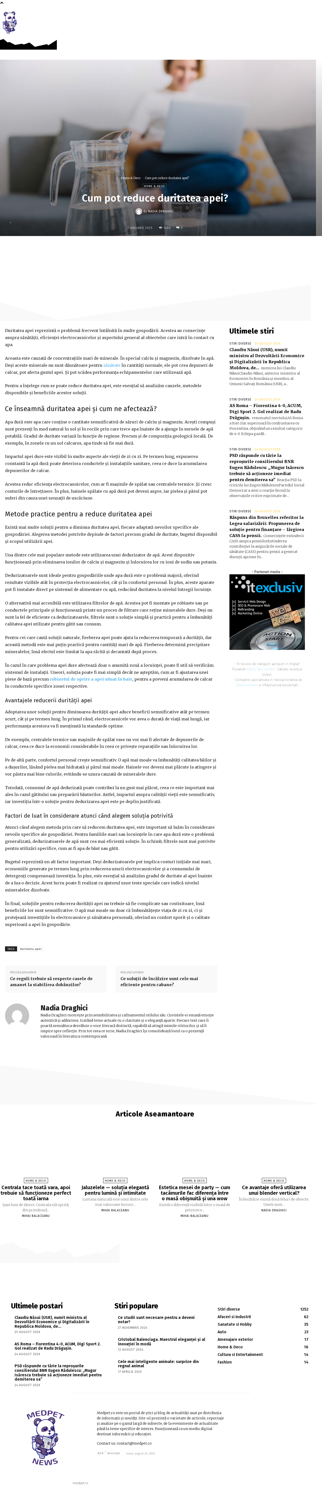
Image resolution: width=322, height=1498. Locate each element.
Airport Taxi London (260, 669)
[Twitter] (160, 247)
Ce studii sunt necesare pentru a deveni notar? (156, 1319)
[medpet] (10, 22)
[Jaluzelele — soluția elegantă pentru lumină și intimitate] (115, 1155)
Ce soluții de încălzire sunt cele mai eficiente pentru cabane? (159, 981)
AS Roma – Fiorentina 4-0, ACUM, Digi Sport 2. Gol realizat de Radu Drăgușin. (265, 411)
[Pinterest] (172, 247)
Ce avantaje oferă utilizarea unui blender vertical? (274, 1190)
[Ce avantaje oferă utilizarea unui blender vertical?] (274, 1155)
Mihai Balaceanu (36, 1216)
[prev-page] (152, 1224)
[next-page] (157, 1224)
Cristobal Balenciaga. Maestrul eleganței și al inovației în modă (161, 1341)
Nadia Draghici (161, 211)
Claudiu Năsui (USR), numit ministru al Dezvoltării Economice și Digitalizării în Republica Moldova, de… (52, 1322)
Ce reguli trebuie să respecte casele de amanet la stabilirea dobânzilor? (51, 981)
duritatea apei (31, 949)
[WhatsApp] (183, 247)
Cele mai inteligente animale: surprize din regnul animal (158, 1364)
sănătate (111, 365)
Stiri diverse (240, 343)
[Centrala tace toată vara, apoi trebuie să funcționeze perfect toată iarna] (36, 1155)
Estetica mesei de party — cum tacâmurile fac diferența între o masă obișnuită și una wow (194, 1193)
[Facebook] (304, 15)
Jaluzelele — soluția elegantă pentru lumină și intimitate (115, 1190)
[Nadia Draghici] (140, 211)
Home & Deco (130, 178)
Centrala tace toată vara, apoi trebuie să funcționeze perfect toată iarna (36, 1193)
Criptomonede (247, 685)
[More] (195, 247)
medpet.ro (80, 1483)
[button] (315, 15)
